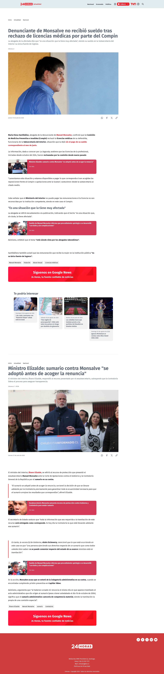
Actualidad (17, 20)
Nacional (90, 4)
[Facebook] (107, 118)
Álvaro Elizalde (14, 606)
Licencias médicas (51, 262)
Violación (27, 262)
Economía (99, 4)
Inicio (10, 20)
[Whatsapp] (102, 118)
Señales (123, 4)
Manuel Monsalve (15, 262)
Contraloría (49, 606)
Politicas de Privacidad (82, 666)
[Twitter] (112, 118)
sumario (40, 606)
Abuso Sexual (37, 262)
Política (108, 4)
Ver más (31, 166)
